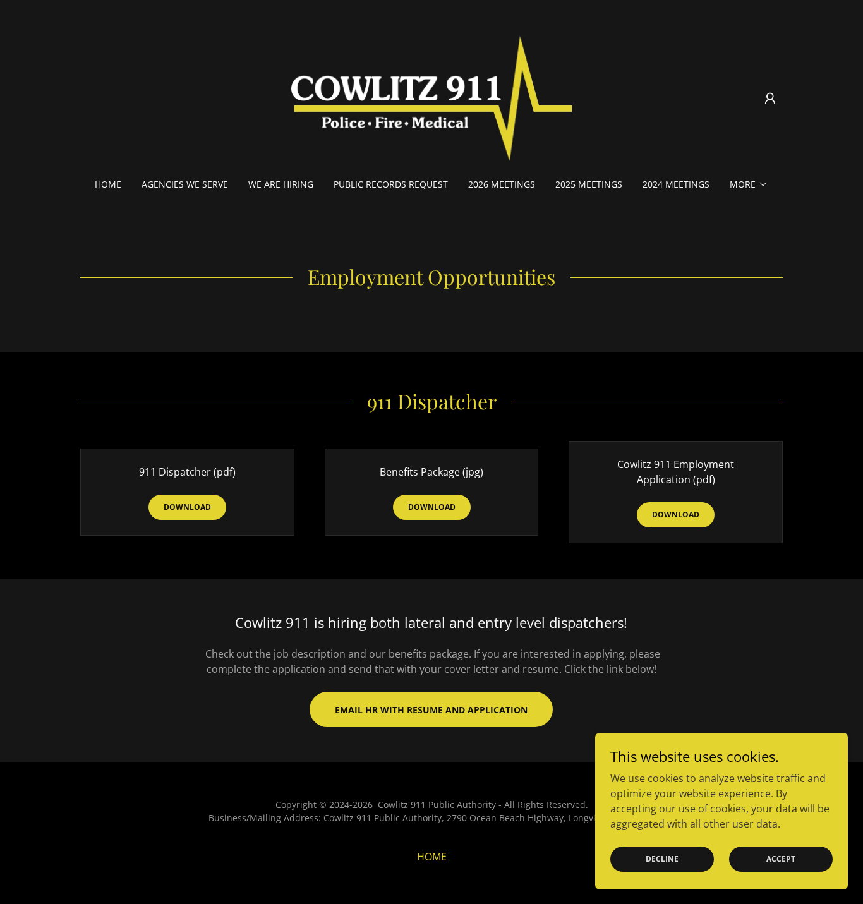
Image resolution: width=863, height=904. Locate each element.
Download (187, 507)
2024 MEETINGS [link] (676, 184)
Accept (780, 858)
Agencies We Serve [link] (185, 184)
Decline (662, 858)
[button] (770, 98)
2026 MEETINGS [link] (501, 184)
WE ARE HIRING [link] (280, 184)
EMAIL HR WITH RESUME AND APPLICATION (431, 710)
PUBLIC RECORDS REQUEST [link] (391, 184)
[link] (431, 97)
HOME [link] (108, 184)
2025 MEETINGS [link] (588, 184)
